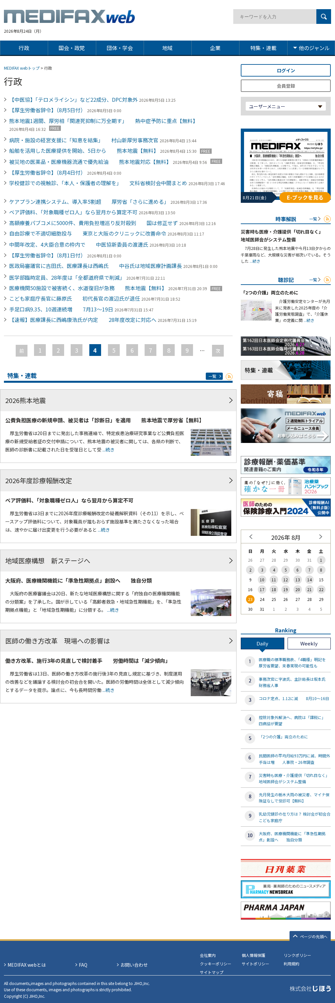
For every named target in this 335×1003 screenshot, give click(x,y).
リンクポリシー (297, 955)
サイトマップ (211, 972)
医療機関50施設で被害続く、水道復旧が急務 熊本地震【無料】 (88, 288)
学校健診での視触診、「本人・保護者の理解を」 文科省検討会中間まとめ (98, 183)
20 (297, 589)
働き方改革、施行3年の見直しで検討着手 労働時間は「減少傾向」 (87, 660)
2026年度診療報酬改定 (38, 480)
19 (285, 589)
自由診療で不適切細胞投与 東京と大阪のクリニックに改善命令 (87, 233)
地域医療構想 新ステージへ (47, 560)
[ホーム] (69, 19)
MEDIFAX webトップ (22, 68)
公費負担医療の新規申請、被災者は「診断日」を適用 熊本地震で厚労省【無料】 (104, 420)
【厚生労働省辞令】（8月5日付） (47, 110)
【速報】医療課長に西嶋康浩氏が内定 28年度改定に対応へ (82, 320)
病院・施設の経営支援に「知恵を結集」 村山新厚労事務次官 (83, 140)
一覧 (212, 376)
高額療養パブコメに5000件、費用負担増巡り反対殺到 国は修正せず (93, 223)
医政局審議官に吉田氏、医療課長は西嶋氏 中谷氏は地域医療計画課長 (95, 266)
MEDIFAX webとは (27, 964)
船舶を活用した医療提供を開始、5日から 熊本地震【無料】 (84, 150)
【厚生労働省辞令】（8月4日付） (47, 172)
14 (309, 579)
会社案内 (208, 955)
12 (285, 579)
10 (262, 579)
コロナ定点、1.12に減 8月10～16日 (294, 698)
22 (321, 589)
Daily (262, 643)
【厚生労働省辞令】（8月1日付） (47, 255)
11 (274, 579)
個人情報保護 (253, 955)
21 (309, 589)
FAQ (83, 964)
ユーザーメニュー (267, 106)
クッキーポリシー (215, 963)
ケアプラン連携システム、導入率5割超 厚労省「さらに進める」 (89, 201)
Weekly (309, 643)
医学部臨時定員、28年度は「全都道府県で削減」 (67, 277)
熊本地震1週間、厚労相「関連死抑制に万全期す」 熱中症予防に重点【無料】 (103, 121)
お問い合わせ (134, 964)
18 (274, 589)
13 (297, 579)
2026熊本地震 (25, 400)
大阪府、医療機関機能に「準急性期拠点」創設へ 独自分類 (78, 580)
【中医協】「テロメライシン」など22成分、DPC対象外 (73, 99)
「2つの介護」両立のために (269, 292)
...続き (108, 449)
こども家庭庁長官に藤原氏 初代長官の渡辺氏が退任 (74, 298)
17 (262, 589)
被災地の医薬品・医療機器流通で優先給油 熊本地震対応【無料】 (90, 162)
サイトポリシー (255, 963)
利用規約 (291, 963)
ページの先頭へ (313, 936)
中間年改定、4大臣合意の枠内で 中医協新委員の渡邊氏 (78, 244)
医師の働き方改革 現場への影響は (57, 640)
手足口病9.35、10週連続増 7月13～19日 (61, 309)
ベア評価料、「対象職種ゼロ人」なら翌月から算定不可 (73, 212)
